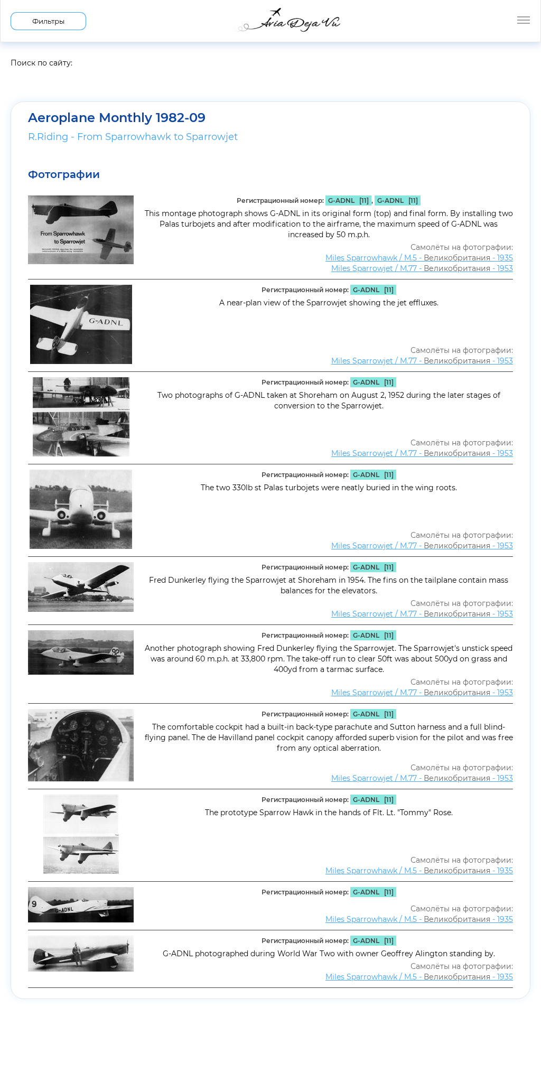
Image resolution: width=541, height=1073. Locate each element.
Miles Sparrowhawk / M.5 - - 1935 (419, 258)
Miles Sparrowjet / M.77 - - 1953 (422, 268)
